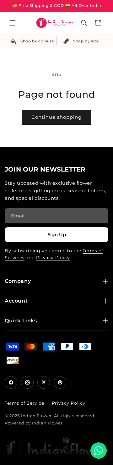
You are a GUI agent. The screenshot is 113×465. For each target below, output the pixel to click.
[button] (12, 23)
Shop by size (86, 41)
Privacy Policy (53, 257)
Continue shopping (56, 117)
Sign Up (56, 235)
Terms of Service (24, 403)
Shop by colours (37, 41)
